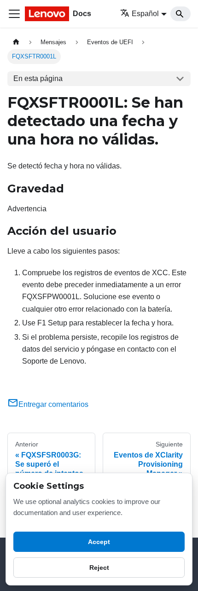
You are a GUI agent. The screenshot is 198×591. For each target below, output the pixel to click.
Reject (99, 567)
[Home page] (16, 42)
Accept (99, 541)
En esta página (38, 78)
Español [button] (145, 13)
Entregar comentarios (53, 404)
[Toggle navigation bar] (14, 14)
